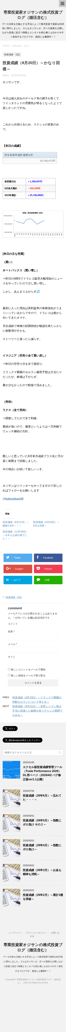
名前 (11, 631)
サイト (11, 656)
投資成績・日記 (14, 597)
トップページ (14, 933)
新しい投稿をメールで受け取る (28, 675)
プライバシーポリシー (36, 933)
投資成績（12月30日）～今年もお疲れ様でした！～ (15, 535)
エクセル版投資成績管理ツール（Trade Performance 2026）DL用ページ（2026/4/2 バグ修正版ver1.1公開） (42, 773)
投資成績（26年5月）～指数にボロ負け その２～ (42, 822)
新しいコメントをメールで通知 (28, 669)
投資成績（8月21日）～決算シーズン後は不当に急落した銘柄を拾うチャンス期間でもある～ (37, 711)
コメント (13, 623)
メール (12, 644)
